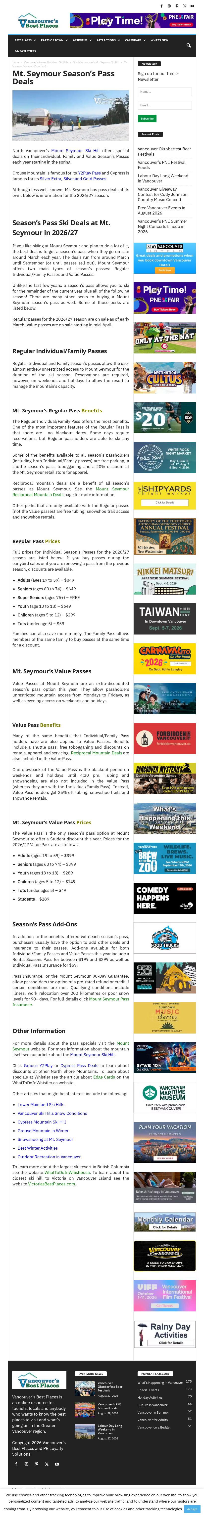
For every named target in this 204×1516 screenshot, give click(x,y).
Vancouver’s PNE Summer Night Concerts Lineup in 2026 (162, 226)
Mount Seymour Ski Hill (92, 1054)
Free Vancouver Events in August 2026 (161, 210)
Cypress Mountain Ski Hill (42, 1122)
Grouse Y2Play (38, 1065)
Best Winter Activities (38, 1148)
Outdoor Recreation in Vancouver (49, 1157)
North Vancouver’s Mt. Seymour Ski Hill (96, 62)
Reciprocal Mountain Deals (96, 753)
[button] (188, 45)
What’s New (159, 40)
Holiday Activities (150, 1397)
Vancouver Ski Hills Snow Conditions (52, 1113)
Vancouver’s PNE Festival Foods (162, 165)
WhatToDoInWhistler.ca (67, 1172)
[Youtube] (192, 6)
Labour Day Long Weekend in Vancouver (163, 178)
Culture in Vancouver (152, 1405)
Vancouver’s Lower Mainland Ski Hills (46, 62)
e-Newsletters (25, 51)
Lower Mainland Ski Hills (41, 1104)
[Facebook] (161, 6)
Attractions (106, 40)
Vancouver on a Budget (154, 1427)
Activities (80, 40)
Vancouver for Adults (153, 1420)
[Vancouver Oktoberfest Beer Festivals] (85, 1388)
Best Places (23, 40)
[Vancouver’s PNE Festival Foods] (85, 1409)
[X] (185, 6)
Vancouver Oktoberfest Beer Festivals (164, 151)
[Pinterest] (177, 6)
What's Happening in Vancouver (160, 1383)
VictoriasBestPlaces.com (51, 1184)
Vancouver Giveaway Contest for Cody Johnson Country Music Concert (163, 194)
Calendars (133, 40)
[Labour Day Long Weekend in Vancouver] (85, 1431)
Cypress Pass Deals (79, 1065)
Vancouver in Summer (153, 1412)
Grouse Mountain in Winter (43, 1130)
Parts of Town (52, 40)
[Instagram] (169, 6)
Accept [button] (192, 1509)
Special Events (148, 1390)
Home (15, 62)
